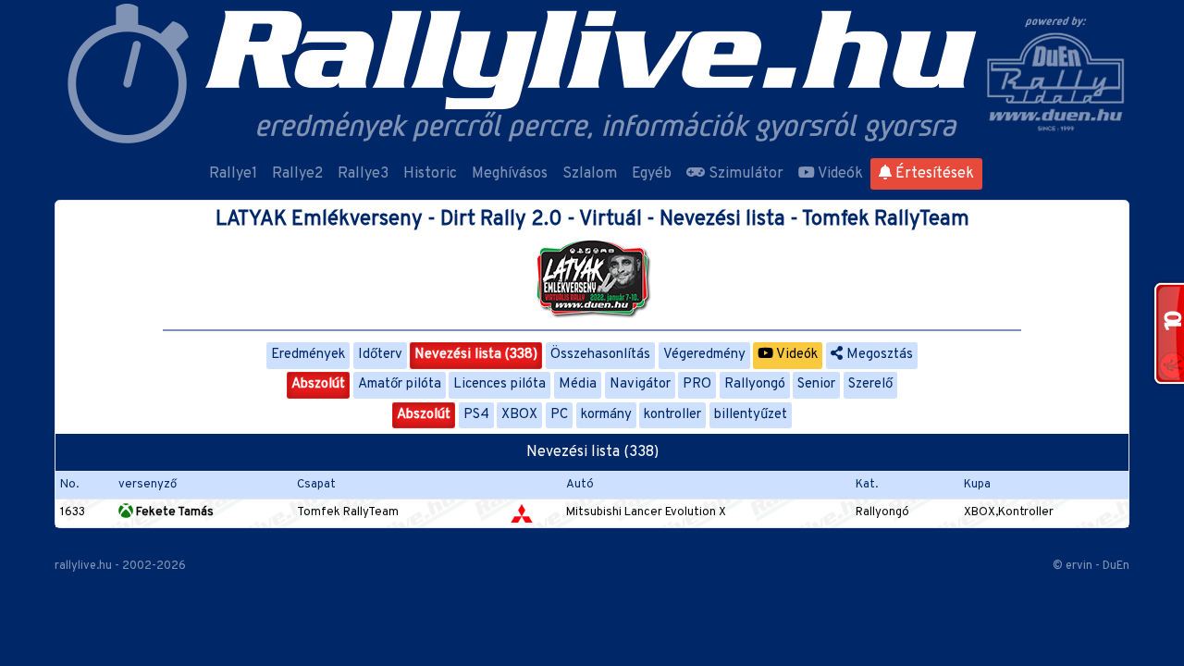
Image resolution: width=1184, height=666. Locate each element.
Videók (839, 174)
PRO (697, 384)
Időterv (380, 355)
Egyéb (652, 174)
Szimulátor (744, 174)
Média (578, 384)
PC (559, 415)
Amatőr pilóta (399, 384)
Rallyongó (754, 384)
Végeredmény (704, 355)
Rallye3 (363, 174)
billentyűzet (750, 415)
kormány (606, 415)
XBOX (519, 415)
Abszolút (318, 384)
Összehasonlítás (600, 355)
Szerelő (870, 384)
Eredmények (308, 355)
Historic (430, 174)
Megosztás (878, 355)
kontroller (672, 415)
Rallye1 (233, 174)
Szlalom (589, 174)
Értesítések (933, 174)
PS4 (476, 415)
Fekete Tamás (173, 512)
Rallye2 (297, 174)
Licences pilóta (499, 384)
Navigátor (640, 384)
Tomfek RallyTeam (348, 512)
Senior (816, 384)
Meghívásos (510, 174)
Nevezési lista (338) (475, 355)
